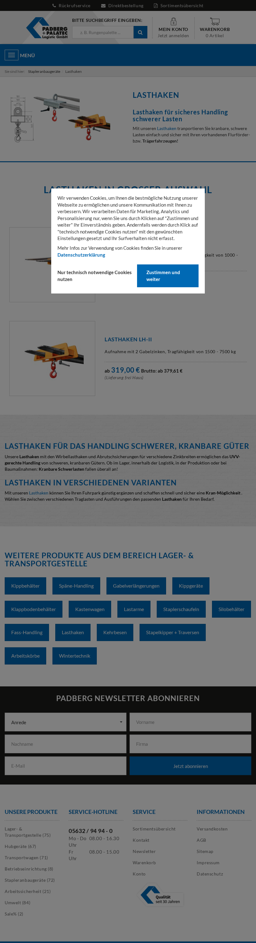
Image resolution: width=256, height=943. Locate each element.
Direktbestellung (126, 5)
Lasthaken (166, 128)
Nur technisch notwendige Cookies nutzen (94, 275)
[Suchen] (140, 32)
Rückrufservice (75, 5)
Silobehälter (231, 609)
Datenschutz (210, 873)
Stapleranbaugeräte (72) (30, 880)
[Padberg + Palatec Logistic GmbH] (46, 27)
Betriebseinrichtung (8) (29, 868)
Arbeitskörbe (25, 656)
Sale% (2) (14, 913)
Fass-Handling (26, 632)
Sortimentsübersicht (182, 5)
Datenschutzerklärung (81, 255)
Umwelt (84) (17, 902)
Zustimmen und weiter (163, 275)
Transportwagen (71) (26, 857)
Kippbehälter (25, 586)
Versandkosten (212, 828)
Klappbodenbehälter (33, 609)
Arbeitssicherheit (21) (28, 891)
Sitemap (205, 851)
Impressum (208, 862)
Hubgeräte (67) (20, 846)
